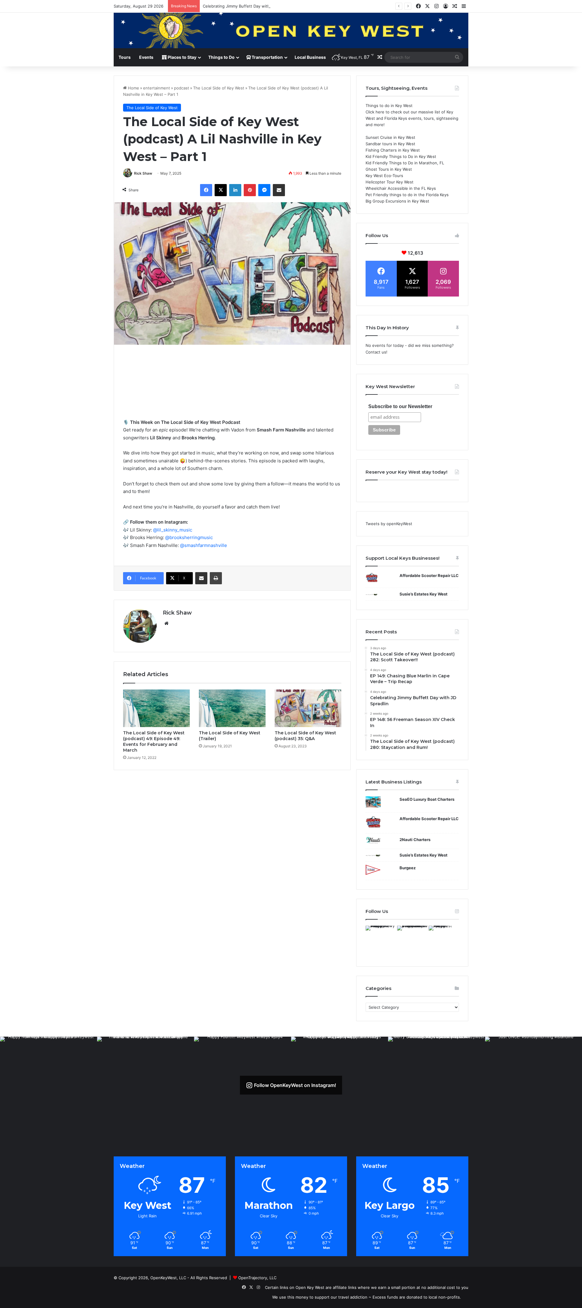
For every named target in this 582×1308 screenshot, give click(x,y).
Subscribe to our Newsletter (400, 406)
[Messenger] (264, 190)
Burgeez (408, 867)
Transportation (267, 57)
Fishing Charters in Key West (393, 150)
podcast (181, 88)
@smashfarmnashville (203, 545)
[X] (221, 190)
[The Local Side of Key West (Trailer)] (232, 708)
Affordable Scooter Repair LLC (429, 575)
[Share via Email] (279, 190)
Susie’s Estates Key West (423, 594)
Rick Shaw (143, 173)
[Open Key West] (291, 30)
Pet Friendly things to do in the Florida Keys (407, 194)
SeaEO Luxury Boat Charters (427, 799)
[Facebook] (206, 190)
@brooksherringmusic (189, 537)
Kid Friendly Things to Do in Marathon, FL (405, 162)
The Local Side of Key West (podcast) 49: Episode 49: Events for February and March (154, 741)
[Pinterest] (250, 190)
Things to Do (221, 57)
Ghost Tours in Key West (389, 169)
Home (133, 88)
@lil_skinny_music (172, 530)
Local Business (310, 57)
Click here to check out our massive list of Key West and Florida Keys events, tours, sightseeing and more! (412, 118)
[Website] (166, 623)
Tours (125, 57)
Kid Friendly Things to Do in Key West (401, 156)
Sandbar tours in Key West (390, 143)
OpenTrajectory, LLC (257, 1277)
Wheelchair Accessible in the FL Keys (401, 188)
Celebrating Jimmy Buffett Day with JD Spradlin (247, 6)
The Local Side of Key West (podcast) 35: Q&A (305, 735)
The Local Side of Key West (218, 88)
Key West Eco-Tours (384, 175)
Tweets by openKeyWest (389, 523)
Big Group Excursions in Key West (397, 201)
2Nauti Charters (415, 839)
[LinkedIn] (235, 190)
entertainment (156, 88)
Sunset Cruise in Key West (390, 137)
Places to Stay (181, 57)
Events (146, 57)
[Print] (216, 578)
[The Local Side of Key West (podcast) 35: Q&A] (308, 708)
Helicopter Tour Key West (389, 181)
